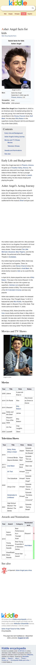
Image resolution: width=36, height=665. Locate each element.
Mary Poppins (20, 252)
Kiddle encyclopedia (19, 619)
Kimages (17, 14)
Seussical (11, 252)
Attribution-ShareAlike (21, 623)
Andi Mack (25, 268)
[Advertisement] (18, 21)
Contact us (5, 660)
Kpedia (24, 14)
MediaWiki (25, 656)
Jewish (29, 175)
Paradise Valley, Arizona (19, 168)
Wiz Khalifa (17, 301)
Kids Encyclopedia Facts (9, 36)
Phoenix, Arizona (16, 97)
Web (5, 14)
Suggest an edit (23, 638)
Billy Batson (20, 118)
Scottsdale (12, 257)
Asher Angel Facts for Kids (11, 629)
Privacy (23, 658)
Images (11, 14)
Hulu (3, 313)
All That (10, 471)
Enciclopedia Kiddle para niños (20, 660)
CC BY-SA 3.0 (22, 651)
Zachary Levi (13, 285)
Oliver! (21, 200)
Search (32, 8)
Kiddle (3, 658)
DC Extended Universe (13, 290)
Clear (28, 8)
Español (30, 14)
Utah (18, 271)
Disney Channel (19, 116)
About (17, 658)
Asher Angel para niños (24, 570)
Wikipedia (30, 654)
